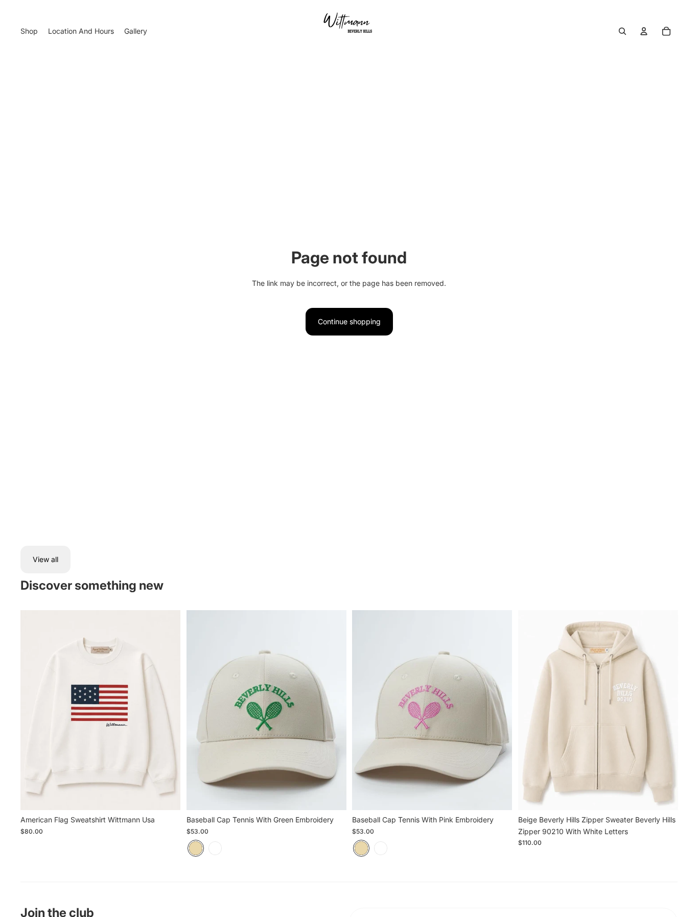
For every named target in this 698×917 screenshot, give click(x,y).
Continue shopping (349, 321)
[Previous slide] (202, 710)
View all (45, 559)
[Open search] (622, 31)
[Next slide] (330, 710)
